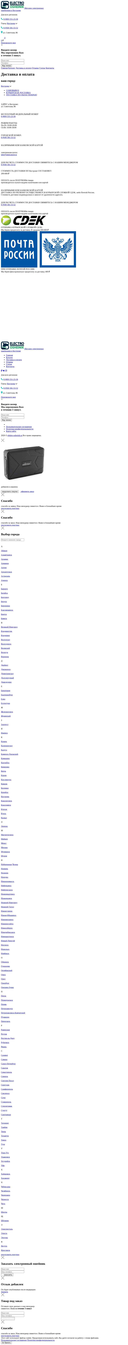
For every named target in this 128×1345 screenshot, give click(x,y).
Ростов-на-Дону (8, 1038)
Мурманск (5, 852)
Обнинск (5, 962)
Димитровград (7, 674)
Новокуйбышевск (8, 915)
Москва (4, 847)
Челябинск (5, 1191)
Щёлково (5, 1221)
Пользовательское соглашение (19, 427)
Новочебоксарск (8, 932)
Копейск (4, 792)
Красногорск (6, 801)
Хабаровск (5, 1174)
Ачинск (4, 580)
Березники (5, 606)
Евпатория (5, 691)
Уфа (2, 1165)
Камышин (5, 758)
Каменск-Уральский (9, 754)
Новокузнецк (6, 911)
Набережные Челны (9, 864)
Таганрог (5, 1123)
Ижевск (4, 733)
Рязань (3, 1047)
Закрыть (4, 1292)
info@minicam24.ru (9, 155)
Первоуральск (7, 1000)
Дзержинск (5, 669)
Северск (4, 1076)
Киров (3, 775)
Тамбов (4, 1127)
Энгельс (4, 1238)
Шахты (4, 1212)
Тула (3, 1144)
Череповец (5, 1195)
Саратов (4, 1068)
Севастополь (6, 1072)
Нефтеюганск (7, 890)
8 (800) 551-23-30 (11, 19)
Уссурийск (5, 1161)
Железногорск (7, 712)
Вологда (4, 652)
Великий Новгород (9, 627)
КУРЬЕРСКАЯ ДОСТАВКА (18, 93)
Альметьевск (6, 555)
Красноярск (6, 805)
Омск (3, 975)
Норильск (5, 949)
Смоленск (5, 1093)
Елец (3, 699)
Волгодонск (6, 644)
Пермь (3, 1004)
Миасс (3, 843)
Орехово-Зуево (7, 987)
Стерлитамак (6, 1106)
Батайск (4, 593)
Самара (4, 1059)
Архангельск (6, 572)
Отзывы (35, 68)
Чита (3, 1204)
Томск (3, 1140)
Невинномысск (7, 881)
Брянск (4, 618)
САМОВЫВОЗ (12, 90)
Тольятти (5, 1136)
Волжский (5, 648)
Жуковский (6, 716)
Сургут (4, 1110)
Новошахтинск (7, 936)
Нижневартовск (8, 894)
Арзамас (4, 559)
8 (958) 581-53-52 (11, 28)
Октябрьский (6, 970)
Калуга (4, 750)
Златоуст (4, 724)
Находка (4, 877)
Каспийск (5, 763)
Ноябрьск (5, 953)
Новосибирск (6, 928)
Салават (4, 1055)
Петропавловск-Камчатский (13, 1013)
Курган (4, 809)
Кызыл (4, 818)
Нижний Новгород (9, 903)
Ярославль (5, 1250)
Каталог (11, 68)
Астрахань (5, 576)
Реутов (4, 1034)
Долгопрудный (7, 678)
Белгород (5, 597)
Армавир (5, 563)
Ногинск (4, 945)
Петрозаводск (7, 1009)
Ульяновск (5, 1157)
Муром (4, 856)
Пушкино (5, 1017)
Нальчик (4, 873)
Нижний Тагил (7, 907)
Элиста (4, 1233)
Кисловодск (6, 780)
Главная (4, 68)
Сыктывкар (6, 1115)
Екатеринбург (7, 695)
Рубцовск (5, 1042)
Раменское (5, 1030)
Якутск (4, 1246)
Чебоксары (5, 1187)
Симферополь (7, 1089)
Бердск (4, 601)
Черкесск (5, 1199)
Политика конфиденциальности (19, 429)
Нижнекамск (6, 898)
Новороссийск (7, 924)
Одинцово (5, 966)
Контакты (50, 68)
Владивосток (6, 631)
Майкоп (4, 839)
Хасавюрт (5, 1178)
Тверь (3, 1131)
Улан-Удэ (5, 1153)
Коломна (4, 788)
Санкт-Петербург (8, 1064)
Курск (3, 813)
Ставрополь (6, 1102)
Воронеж (5, 657)
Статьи (42, 68)
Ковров (4, 784)
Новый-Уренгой (8, 941)
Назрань (4, 869)
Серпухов (5, 1085)
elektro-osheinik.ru (15, 435)
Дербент (4, 665)
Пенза (3, 996)
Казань (4, 741)
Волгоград (5, 640)
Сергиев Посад (7, 1081)
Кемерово (5, 767)
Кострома (11, 23)
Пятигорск (5, 1021)
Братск (4, 614)
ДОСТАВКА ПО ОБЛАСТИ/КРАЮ (21, 95)
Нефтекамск (6, 886)
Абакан (4, 551)
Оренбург (5, 983)
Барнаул (4, 589)
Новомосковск (7, 919)
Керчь (3, 771)
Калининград (6, 746)
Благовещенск (7, 610)
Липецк (4, 826)
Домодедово (6, 682)
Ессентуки (5, 703)
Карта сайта (11, 431)
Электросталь (7, 1229)
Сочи (3, 1098)
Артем (3, 568)
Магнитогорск (7, 835)
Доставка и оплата (23, 68)
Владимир (5, 635)
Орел (3, 979)
